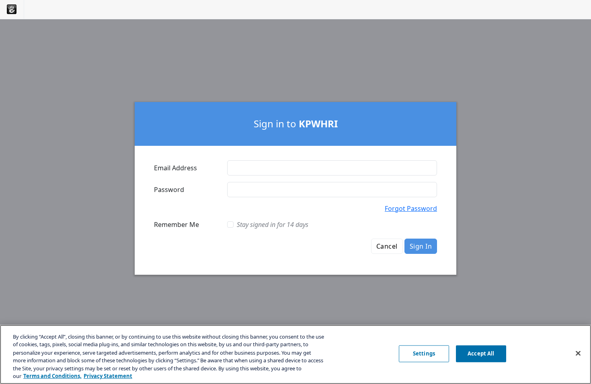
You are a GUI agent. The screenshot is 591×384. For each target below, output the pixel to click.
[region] (295, 354)
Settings (424, 353)
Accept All (481, 353)
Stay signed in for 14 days (272, 224)
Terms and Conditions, (52, 375)
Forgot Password (411, 208)
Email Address (175, 167)
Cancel (387, 246)
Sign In (421, 246)
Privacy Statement (108, 375)
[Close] (578, 353)
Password (169, 189)
